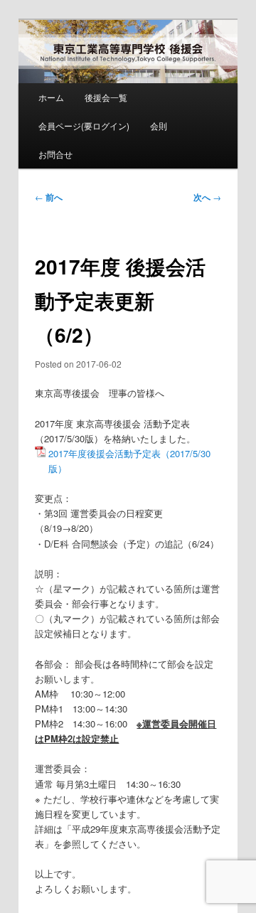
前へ (49, 197)
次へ (207, 197)
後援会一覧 (106, 97)
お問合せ (55, 154)
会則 (158, 125)
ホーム (51, 97)
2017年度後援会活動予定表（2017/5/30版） (129, 461)
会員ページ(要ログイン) (83, 125)
